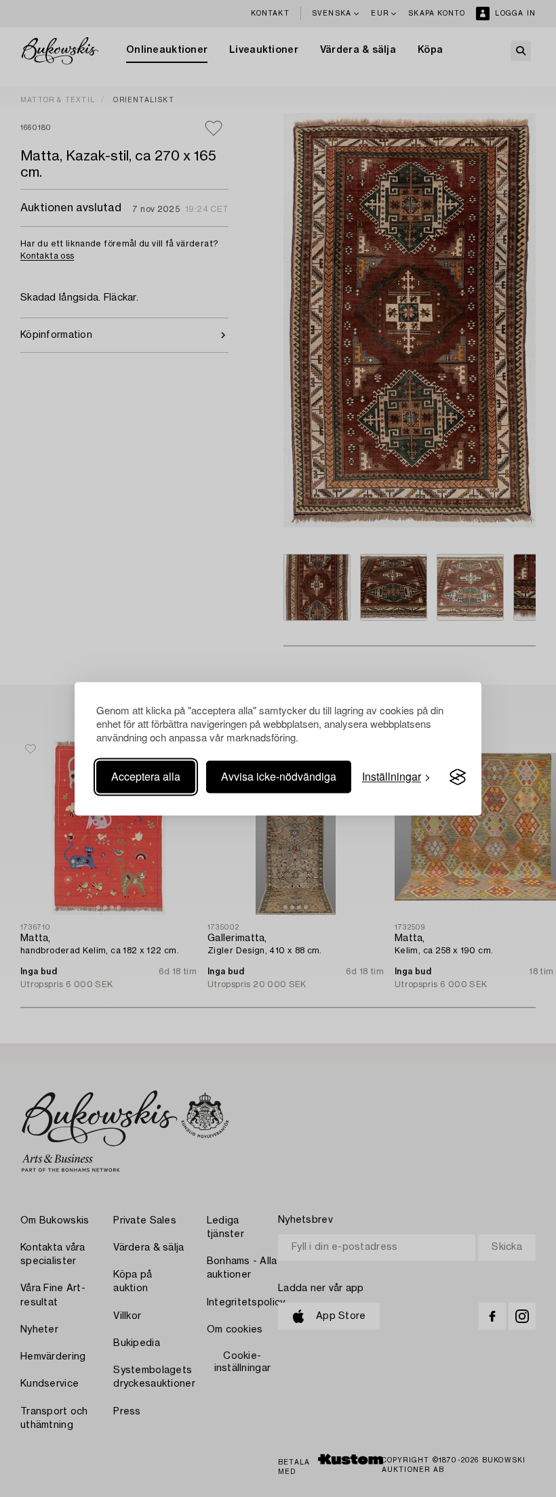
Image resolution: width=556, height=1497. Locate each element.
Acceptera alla (145, 777)
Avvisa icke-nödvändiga (278, 777)
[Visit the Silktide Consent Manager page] (457, 777)
